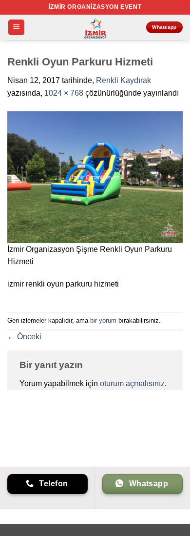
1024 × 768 (63, 93)
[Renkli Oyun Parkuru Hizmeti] (95, 176)
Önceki (24, 336)
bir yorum (103, 320)
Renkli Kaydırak (123, 80)
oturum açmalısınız (132, 383)
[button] (16, 28)
